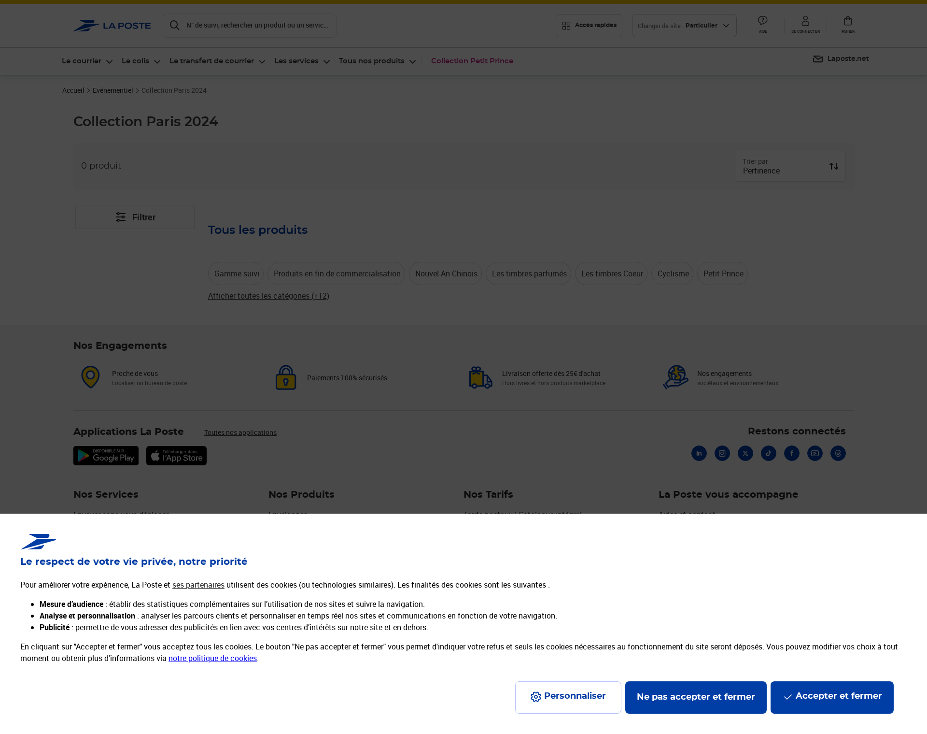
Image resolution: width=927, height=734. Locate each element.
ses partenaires (198, 584)
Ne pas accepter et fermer (696, 697)
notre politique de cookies (213, 658)
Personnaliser (575, 696)
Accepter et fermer (839, 696)
